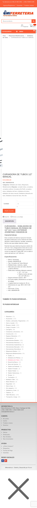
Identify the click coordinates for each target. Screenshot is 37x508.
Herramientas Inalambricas (13, 344)
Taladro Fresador (13, 368)
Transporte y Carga (11, 397)
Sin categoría (10, 388)
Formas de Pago (8, 450)
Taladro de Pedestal (13, 366)
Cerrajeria (9, 329)
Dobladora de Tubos (15, 184)
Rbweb (30, 467)
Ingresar (26, 26)
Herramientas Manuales (13, 347)
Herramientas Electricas (13, 342)
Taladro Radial (12, 371)
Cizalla (10, 355)
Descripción (9, 221)
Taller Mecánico (10, 394)
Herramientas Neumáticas (13, 349)
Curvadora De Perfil (19, 189)
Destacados (6, 434)
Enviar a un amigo (17, 217)
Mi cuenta (6, 418)
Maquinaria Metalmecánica (16, 35)
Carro (34, 26)
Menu (21, 31)
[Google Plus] (5, 460)
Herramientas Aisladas (12, 340)
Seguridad (9, 384)
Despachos (6, 448)
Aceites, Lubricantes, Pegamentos (16, 321)
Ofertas (5, 432)
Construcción (10, 334)
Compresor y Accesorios (13, 331)
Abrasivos (9, 316)
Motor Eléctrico (10, 381)
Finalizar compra (29, 5)
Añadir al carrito (9, 211)
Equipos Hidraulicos (11, 336)
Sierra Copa (9, 386)
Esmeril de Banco (13, 362)
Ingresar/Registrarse (9, 5)
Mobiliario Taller (10, 379)
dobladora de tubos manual (10, 193)
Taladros (8, 392)
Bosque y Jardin (10, 325)
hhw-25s (24, 195)
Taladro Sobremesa (13, 373)
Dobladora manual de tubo (13, 195)
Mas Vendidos (7, 436)
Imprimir (6, 217)
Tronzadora (11, 377)
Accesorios (9, 318)
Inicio (4, 35)
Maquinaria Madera (11, 351)
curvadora (30, 187)
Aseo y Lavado (10, 323)
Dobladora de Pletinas (14, 357)
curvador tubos (22, 187)
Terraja (10, 375)
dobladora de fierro (12, 191)
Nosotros (5, 425)
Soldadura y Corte (11, 390)
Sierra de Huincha (13, 364)
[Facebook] (2, 460)
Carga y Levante (11, 327)
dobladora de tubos (23, 191)
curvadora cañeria (8, 189)
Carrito (5, 421)
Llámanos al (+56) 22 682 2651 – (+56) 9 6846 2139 (19, 2)
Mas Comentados (8, 439)
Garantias (19, 5)
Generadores (10, 338)
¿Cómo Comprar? (8, 446)
